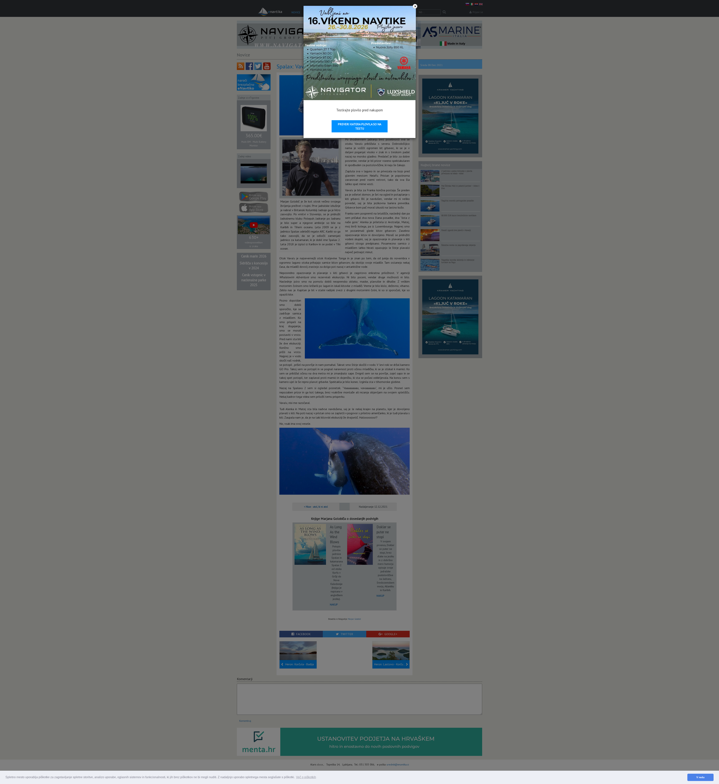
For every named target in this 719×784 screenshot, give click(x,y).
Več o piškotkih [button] (306, 777)
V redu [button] (700, 777)
